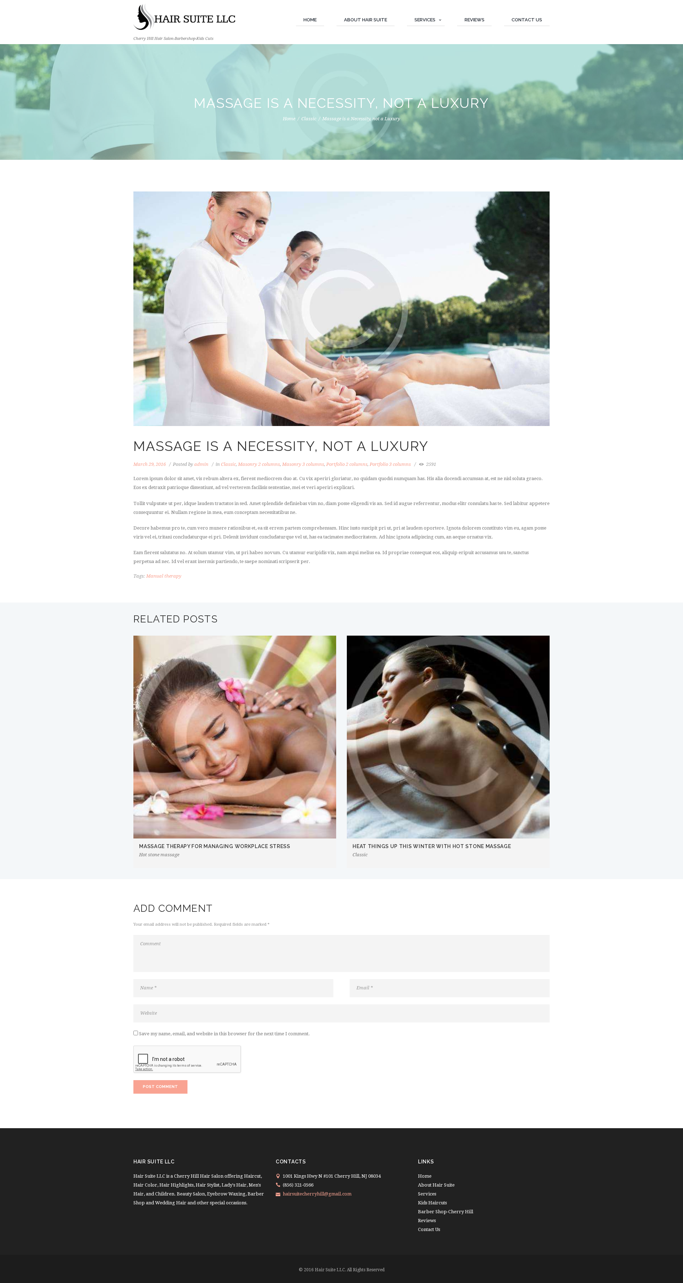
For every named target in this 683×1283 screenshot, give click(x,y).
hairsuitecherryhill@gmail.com (317, 1194)
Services (424, 19)
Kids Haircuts (432, 1202)
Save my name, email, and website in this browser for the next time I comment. (224, 1033)
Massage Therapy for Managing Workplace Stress (214, 846)
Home (310, 19)
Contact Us (527, 19)
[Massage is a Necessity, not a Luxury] (341, 308)
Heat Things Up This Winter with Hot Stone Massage (432, 846)
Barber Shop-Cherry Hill (445, 1211)
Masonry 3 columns (303, 464)
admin (201, 464)
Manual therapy (163, 576)
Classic (308, 118)
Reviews (475, 19)
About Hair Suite (365, 19)
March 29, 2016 (149, 464)
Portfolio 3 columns (390, 464)
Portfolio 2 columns (346, 464)
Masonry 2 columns (259, 464)
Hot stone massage (159, 854)
